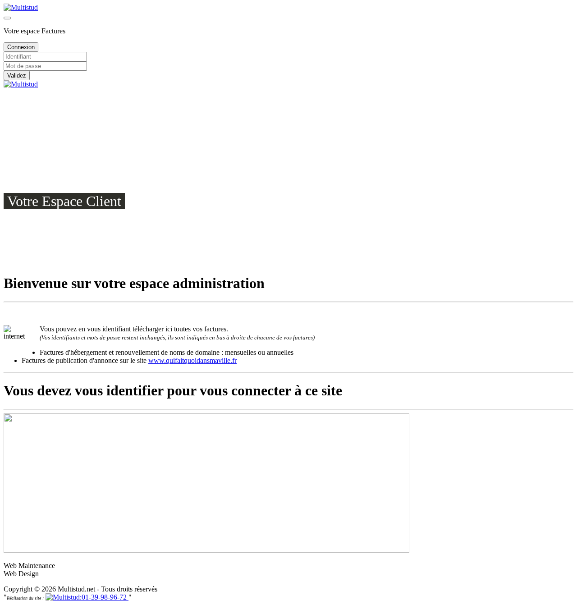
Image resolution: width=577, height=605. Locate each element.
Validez (16, 75)
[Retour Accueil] (21, 7)
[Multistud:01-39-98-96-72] (87, 597)
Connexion (21, 47)
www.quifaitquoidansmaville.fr (192, 360)
